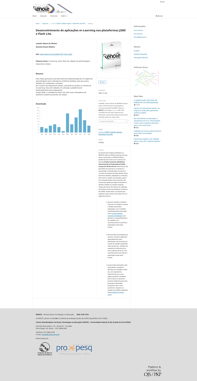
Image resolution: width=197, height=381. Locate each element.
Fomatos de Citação (107, 121)
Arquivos (43, 16)
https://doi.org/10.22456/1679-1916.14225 (56, 54)
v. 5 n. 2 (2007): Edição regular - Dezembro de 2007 (68, 23)
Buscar (160, 16)
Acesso (162, 2)
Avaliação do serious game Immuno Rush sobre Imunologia (147, 132)
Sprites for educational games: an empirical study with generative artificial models (147, 110)
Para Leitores (138, 30)
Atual (34, 16)
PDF (103, 82)
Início (37, 23)
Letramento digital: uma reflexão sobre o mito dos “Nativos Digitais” (147, 140)
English (137, 51)
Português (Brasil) (141, 57)
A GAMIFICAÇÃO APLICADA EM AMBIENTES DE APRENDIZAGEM (146, 101)
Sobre (63, 16)
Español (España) (140, 54)
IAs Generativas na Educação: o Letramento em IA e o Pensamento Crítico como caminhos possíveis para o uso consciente (147, 121)
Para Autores (138, 34)
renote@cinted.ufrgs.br (50, 334)
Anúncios (53, 16)
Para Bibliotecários (140, 37)
